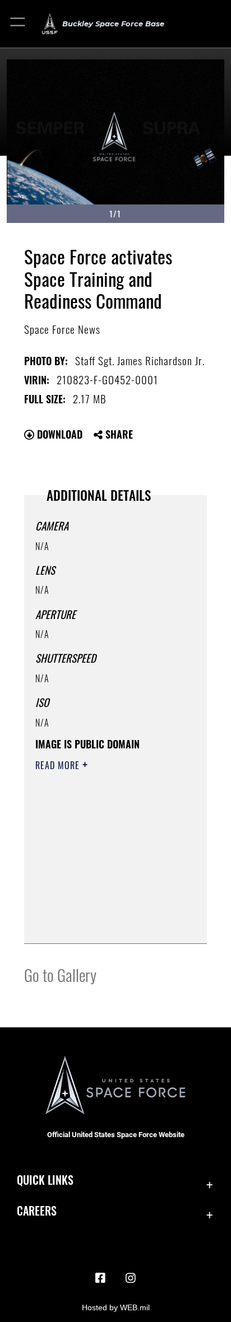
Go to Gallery (60, 974)
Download (58, 434)
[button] (18, 24)
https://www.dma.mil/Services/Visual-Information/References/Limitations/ (103, 922)
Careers (37, 1211)
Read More (58, 765)
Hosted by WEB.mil (116, 1307)
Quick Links (45, 1180)
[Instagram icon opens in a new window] (130, 1278)
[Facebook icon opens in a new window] (100, 1278)
